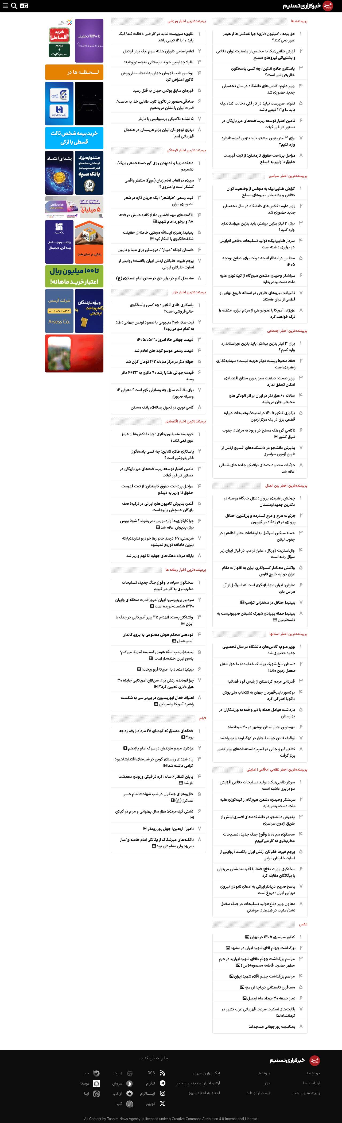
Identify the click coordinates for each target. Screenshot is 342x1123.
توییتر (150, 1104)
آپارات (118, 1073)
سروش (117, 1083)
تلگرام (150, 1083)
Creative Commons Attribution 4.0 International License (214, 1119)
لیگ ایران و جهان (206, 1073)
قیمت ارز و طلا (258, 1093)
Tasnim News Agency (124, 1119)
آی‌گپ (117, 1094)
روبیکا (84, 1083)
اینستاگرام (147, 1094)
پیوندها (264, 1073)
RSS (151, 1073)
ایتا (86, 1094)
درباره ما (313, 1073)
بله (87, 1073)
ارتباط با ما (311, 1083)
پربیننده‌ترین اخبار (306, 1093)
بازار (267, 1083)
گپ (119, 1104)
